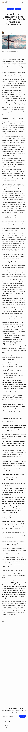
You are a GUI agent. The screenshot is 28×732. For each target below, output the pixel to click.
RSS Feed (7, 725)
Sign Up (22, 716)
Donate (7, 723)
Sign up (7, 727)
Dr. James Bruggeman (9, 33)
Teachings (11, 9)
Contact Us (7, 721)
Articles (19, 9)
